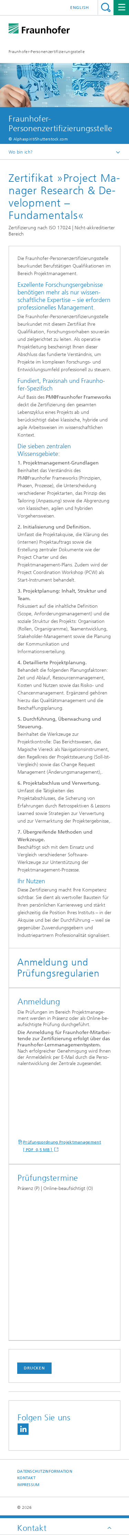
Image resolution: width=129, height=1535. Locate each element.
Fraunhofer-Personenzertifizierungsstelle (47, 51)
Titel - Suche (106, 7)
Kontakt (26, 1478)
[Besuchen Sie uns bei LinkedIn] (23, 1429)
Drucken (34, 1368)
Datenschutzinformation (44, 1471)
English (79, 7)
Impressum (28, 1485)
